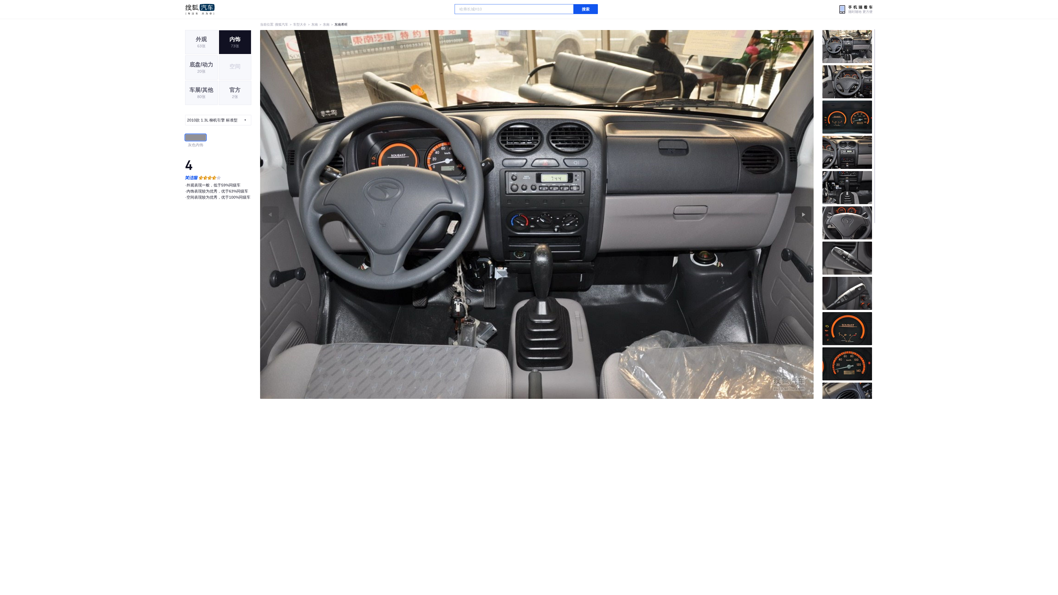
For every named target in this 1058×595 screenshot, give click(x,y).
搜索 (586, 9)
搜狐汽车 (200, 9)
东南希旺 (341, 24)
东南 (314, 24)
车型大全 (299, 24)
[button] (398, 214)
